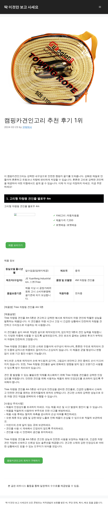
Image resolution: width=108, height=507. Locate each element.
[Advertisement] (54, 153)
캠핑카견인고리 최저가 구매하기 (23, 460)
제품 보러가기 (15, 245)
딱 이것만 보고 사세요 (21, 7)
